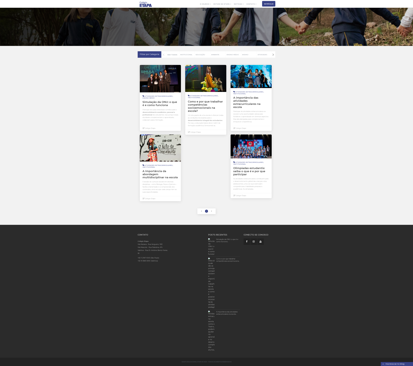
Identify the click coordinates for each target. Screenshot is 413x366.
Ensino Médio (233, 54)
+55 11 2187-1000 (144, 258)
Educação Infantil (200, 56)
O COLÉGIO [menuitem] (204, 4)
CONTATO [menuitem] (250, 4)
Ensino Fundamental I (248, 56)
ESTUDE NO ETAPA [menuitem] (221, 4)
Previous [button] (164, 54)
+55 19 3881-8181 (144, 261)
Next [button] (273, 54)
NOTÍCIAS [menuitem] (238, 4)
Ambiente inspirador (216, 56)
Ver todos (172, 55)
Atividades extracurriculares (265, 56)
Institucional (186, 54)
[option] (187, 54)
